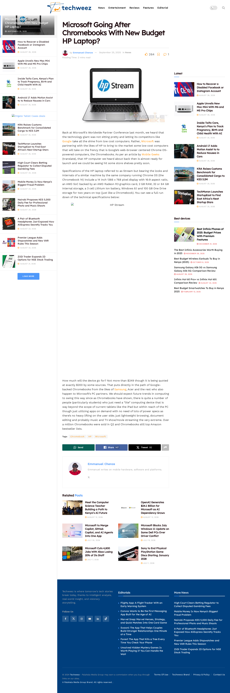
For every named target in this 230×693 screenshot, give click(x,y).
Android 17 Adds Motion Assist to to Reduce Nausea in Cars (35, 99)
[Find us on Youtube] (90, 619)
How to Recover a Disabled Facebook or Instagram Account (33, 44)
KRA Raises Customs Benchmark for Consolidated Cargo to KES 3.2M (34, 127)
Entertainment (117, 7)
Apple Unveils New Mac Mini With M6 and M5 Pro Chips (34, 62)
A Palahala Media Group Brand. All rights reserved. (87, 682)
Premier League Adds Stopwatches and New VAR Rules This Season (33, 240)
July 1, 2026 (148, 563)
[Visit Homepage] (69, 8)
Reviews (134, 7)
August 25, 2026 (206, 138)
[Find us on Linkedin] (98, 619)
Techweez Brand (181, 674)
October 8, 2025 (200, 262)
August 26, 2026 (206, 95)
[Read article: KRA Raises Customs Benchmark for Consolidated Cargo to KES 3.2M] (184, 174)
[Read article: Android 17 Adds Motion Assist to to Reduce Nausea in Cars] (184, 151)
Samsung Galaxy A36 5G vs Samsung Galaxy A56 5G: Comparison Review (195, 269)
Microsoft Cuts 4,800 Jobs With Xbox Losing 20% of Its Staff (99, 552)
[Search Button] (223, 8)
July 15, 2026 (148, 540)
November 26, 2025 (194, 253)
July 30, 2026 (93, 540)
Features (148, 7)
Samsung (120, 389)
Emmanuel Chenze (83, 52)
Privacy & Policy (201, 674)
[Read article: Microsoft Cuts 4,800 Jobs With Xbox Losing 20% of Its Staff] (72, 553)
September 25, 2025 (110, 52)
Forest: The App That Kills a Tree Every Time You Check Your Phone (143, 641)
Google (67, 141)
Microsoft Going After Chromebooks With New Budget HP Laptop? (26, 22)
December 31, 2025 (207, 244)
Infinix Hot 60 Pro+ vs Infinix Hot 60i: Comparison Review (195, 281)
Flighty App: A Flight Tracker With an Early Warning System (141, 604)
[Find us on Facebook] (65, 619)
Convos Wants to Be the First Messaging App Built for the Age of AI (144, 613)
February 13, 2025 (192, 292)
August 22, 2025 (208, 283)
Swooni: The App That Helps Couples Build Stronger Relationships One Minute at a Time (144, 631)
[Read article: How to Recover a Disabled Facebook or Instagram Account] (184, 89)
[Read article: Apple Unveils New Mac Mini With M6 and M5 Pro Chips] (184, 109)
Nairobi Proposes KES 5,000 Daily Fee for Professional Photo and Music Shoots (34, 202)
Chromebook (77, 436)
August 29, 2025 (184, 274)
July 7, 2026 (93, 560)
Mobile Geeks (150, 154)
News (101, 7)
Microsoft (147, 141)
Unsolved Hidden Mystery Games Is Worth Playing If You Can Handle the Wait (142, 651)
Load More (28, 276)
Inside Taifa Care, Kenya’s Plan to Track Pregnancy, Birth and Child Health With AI (36, 81)
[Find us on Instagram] (81, 619)
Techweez (75, 675)
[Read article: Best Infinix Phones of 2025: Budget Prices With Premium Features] (184, 234)
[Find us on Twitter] (73, 619)
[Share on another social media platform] (165, 447)
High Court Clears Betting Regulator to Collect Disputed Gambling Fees (35, 165)
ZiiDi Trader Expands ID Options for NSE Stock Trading (35, 258)
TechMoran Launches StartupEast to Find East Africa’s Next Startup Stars (33, 146)
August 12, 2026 (95, 517)
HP (89, 436)
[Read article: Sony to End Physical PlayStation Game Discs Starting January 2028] (128, 553)
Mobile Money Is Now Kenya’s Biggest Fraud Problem (35, 183)
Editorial (162, 7)
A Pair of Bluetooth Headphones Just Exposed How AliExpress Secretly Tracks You (36, 221)
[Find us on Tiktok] (106, 619)
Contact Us (219, 674)
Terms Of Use (161, 674)
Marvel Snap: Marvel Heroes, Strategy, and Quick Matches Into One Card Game (144, 621)
